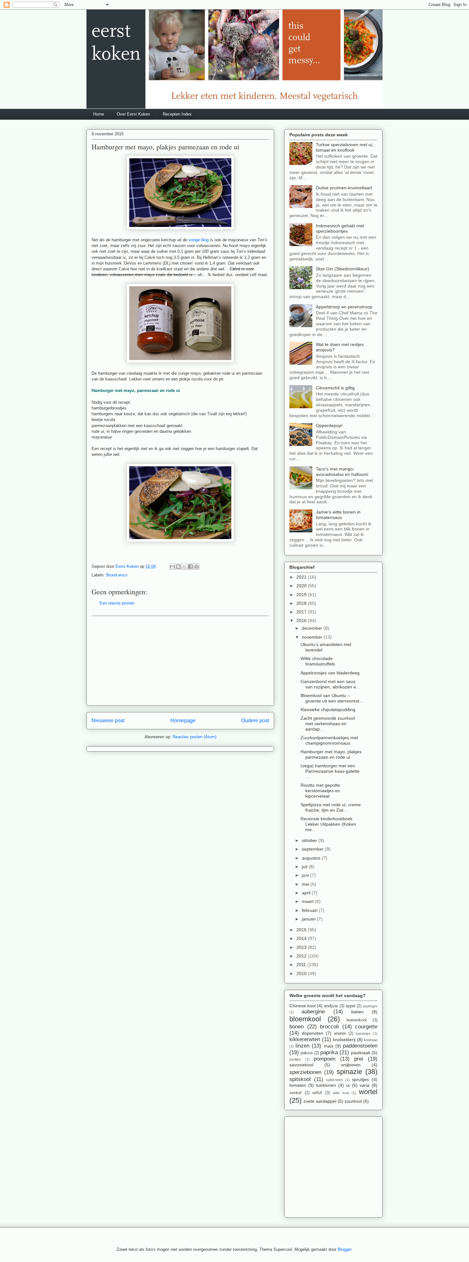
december (313, 628)
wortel (368, 1092)
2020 (302, 585)
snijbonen (351, 1064)
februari (310, 910)
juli (305, 866)
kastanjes (363, 1033)
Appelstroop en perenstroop (344, 306)
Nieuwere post (108, 720)
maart (308, 901)
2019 (302, 594)
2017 (302, 611)
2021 (302, 577)
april (307, 892)
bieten (357, 1011)
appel (350, 1006)
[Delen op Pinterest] (196, 566)
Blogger (344, 1249)
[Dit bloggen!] (178, 566)
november (313, 637)
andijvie (331, 1006)
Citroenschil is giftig (335, 387)
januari (309, 918)
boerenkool (356, 1020)
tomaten (297, 1085)
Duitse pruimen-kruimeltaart (344, 187)
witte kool (341, 1093)
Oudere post (255, 720)
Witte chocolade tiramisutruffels (318, 661)
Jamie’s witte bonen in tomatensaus (338, 514)
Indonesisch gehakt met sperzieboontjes (340, 228)
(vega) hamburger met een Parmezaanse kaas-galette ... (330, 771)
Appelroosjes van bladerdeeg (330, 672)
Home (98, 114)
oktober (310, 840)
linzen (302, 1046)
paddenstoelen (360, 1046)
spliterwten (334, 1080)
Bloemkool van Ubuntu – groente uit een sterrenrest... (332, 698)
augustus (312, 857)
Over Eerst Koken (133, 114)
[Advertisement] (180, 661)
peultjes (295, 1059)
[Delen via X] (184, 566)
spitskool (300, 1079)
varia (364, 1085)
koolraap (370, 1040)
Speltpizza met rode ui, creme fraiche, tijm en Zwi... (331, 807)
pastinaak (360, 1052)
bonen (296, 1027)
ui (348, 1085)
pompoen (324, 1059)
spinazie (349, 1072)
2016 (302, 620)
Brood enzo (116, 575)
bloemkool (305, 1019)
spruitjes (360, 1079)
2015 (302, 929)
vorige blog (199, 239)
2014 (302, 938)
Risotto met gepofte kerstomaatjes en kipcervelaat (320, 791)
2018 (302, 603)
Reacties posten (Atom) (194, 736)
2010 (302, 973)
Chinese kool (302, 1005)
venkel (295, 1093)
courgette (366, 1027)
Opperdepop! (329, 425)
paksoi (307, 1053)
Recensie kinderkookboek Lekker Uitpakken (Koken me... (328, 824)
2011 (301, 964)
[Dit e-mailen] (172, 566)
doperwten (312, 1033)
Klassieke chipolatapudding (328, 709)
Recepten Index (177, 114)
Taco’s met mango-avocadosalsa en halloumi (342, 471)
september (313, 849)
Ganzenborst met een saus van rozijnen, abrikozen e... (330, 684)
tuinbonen (326, 1085)
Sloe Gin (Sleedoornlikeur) (342, 268)
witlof (317, 1093)
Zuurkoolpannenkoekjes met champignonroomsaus (329, 740)
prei (358, 1059)
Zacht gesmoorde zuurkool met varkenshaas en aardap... (328, 724)
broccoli (329, 1027)
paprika (329, 1052)
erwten (340, 1033)
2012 (302, 955)
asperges (370, 1006)
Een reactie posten (117, 603)
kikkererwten (304, 1039)
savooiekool (301, 1064)
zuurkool (353, 1101)
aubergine (313, 1012)
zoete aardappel (319, 1101)
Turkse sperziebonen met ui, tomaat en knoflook (344, 147)
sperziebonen (305, 1072)
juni (306, 875)
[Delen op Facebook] (190, 566)
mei (306, 884)
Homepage (183, 720)
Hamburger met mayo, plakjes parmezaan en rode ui (331, 754)
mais (328, 1045)
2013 (302, 947)
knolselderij (344, 1039)
